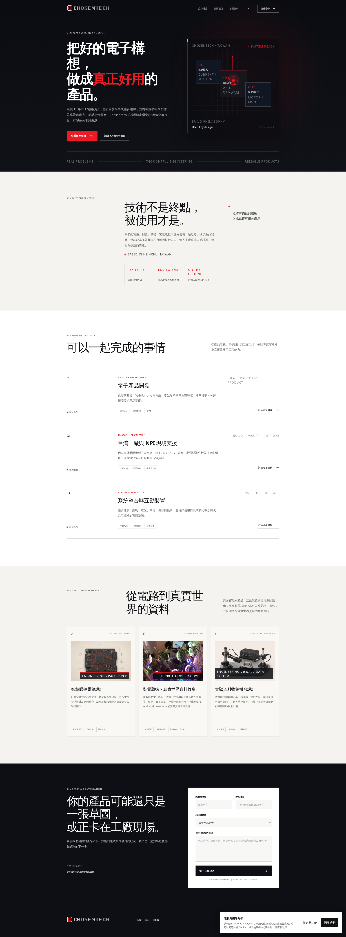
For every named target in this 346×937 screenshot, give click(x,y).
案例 (147, 920)
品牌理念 (203, 8)
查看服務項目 (78, 135)
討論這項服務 (265, 410)
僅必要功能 (310, 922)
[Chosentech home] (88, 8)
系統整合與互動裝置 (141, 500)
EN (248, 8)
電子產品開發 (133, 385)
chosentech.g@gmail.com (80, 871)
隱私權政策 (281, 927)
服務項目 (218, 8)
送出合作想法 (206, 871)
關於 (139, 920)
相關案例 (234, 8)
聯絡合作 (265, 8)
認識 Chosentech (114, 135)
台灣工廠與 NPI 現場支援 (147, 443)
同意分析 (330, 922)
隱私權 (156, 920)
